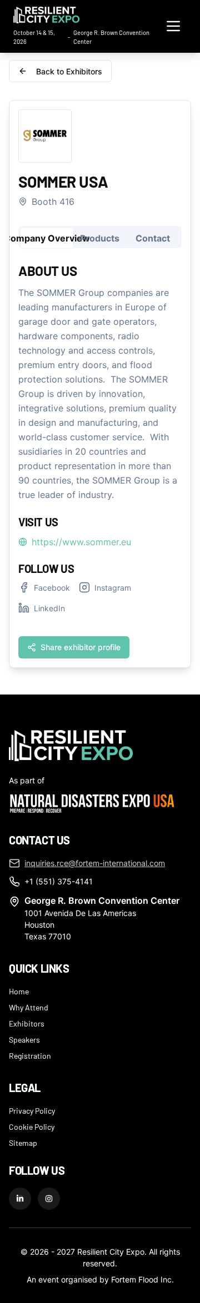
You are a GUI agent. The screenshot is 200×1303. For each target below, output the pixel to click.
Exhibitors (26, 1023)
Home (19, 991)
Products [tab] (99, 238)
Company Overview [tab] (47, 238)
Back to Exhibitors (69, 71)
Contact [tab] (153, 238)
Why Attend (28, 1007)
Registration (30, 1055)
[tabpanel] (100, 459)
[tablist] (100, 237)
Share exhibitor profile (81, 647)
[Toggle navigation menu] (173, 26)
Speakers (24, 1039)
